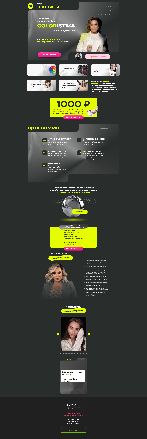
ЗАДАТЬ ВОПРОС (73, 430)
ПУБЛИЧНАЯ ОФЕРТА (73, 413)
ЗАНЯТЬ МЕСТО (50, 55)
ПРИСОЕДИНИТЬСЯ (73, 117)
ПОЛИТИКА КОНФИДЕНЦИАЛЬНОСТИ (73, 415)
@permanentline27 (97, 57)
